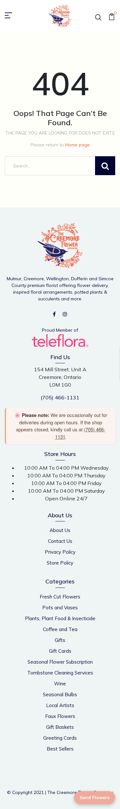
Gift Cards (60, 651)
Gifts (60, 640)
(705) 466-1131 (60, 397)
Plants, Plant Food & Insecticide (60, 618)
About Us (60, 530)
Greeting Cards (60, 738)
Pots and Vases (60, 608)
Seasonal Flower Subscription (60, 662)
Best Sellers (60, 749)
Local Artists (60, 705)
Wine (60, 684)
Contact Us (60, 541)
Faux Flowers (60, 716)
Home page (77, 145)
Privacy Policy (60, 552)
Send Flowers (94, 797)
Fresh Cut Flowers (60, 597)
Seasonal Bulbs (60, 694)
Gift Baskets (60, 727)
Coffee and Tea (60, 629)
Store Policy (60, 563)
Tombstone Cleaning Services (60, 673)
